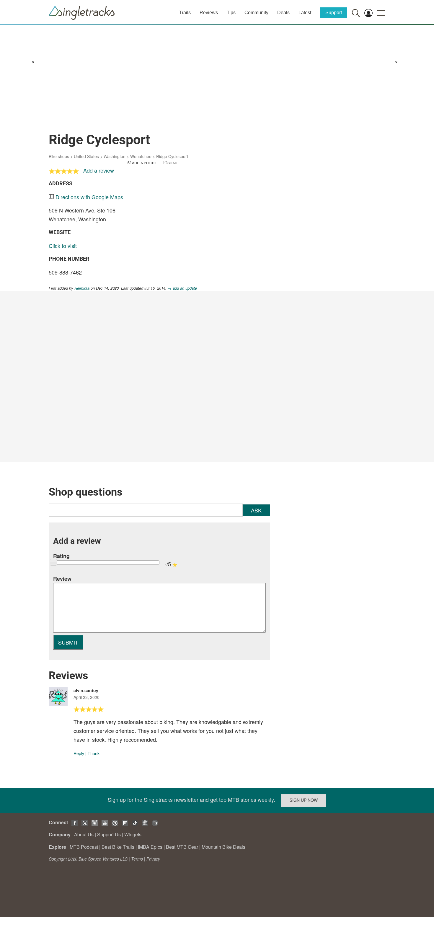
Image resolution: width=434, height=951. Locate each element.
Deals (283, 12)
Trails (185, 12)
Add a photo (144, 162)
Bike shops (59, 156)
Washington (114, 156)
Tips (231, 12)
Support (333, 12)
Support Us (109, 834)
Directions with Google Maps (89, 197)
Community (256, 12)
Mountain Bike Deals (223, 846)
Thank (93, 753)
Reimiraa (81, 288)
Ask (256, 510)
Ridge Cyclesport (172, 156)
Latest (304, 12)
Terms (137, 859)
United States (86, 156)
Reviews (209, 12)
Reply (79, 753)
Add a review (98, 170)
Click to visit (63, 245)
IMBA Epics (150, 846)
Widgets (132, 834)
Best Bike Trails (118, 846)
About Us (84, 834)
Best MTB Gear (182, 846)
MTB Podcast (84, 846)
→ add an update (182, 288)
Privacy (153, 859)
